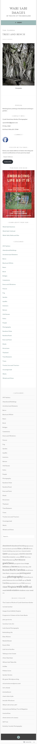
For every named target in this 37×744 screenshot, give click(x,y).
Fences (5, 288)
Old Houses (6, 314)
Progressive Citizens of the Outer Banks (15, 615)
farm (29, 557)
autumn (31, 546)
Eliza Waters (7, 636)
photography (15, 576)
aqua (27, 546)
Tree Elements (7, 357)
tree (23, 583)
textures (14, 583)
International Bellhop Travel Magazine (15, 709)
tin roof (19, 583)
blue (19, 548)
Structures (6, 348)
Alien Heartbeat (8, 658)
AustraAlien (7, 713)
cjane (5, 554)
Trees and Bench (14, 34)
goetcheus (8, 563)
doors (26, 557)
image (27, 563)
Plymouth (26, 577)
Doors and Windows (9, 284)
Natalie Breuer (7, 641)
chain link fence (17, 551)
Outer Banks (6, 573)
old (26, 570)
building (9, 551)
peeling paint (25, 573)
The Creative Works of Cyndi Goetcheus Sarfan (18, 602)
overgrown (13, 573)
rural (16, 580)
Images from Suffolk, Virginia (12, 611)
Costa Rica (6, 557)
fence (5, 560)
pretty (4, 580)
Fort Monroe (20, 560)
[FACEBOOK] (18, 737)
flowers (9, 560)
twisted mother (7, 606)
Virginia (12, 587)
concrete (28, 554)
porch (31, 577)
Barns (4, 259)
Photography (7, 327)
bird (6, 548)
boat (22, 548)
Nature (5, 310)
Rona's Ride (6, 645)
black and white (12, 548)
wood (31, 590)
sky (25, 580)
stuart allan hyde (8, 696)
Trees (4, 361)
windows (22, 590)
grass (15, 563)
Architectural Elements (10, 254)
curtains (18, 557)
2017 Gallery (6, 246)
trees (26, 583)
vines (5, 587)
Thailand (5, 352)
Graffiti (5, 301)
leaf (10, 566)
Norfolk (6, 570)
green (19, 563)
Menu (19, 22)
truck (29, 583)
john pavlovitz (7, 619)
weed (4, 590)
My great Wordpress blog (11, 679)
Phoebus (5, 577)
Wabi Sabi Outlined (9, 231)
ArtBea (5, 666)
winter (27, 590)
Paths (4, 318)
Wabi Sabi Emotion (9, 227)
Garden (5, 297)
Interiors (5, 305)
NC (30, 566)
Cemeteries (6, 280)
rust (20, 580)
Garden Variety (7, 675)
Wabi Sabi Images (18, 10)
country (12, 557)
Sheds (4, 344)
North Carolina (17, 570)
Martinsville (21, 566)
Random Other (7, 331)
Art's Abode (6, 687)
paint (17, 573)
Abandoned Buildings (9, 250)
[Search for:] (18, 536)
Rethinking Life (7, 632)
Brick (4, 271)
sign (23, 580)
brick (26, 548)
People (5, 323)
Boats (4, 267)
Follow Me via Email (18, 147)
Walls (4, 374)
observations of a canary (10, 717)
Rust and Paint (7, 339)
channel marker (26, 551)
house (23, 563)
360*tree (5, 722)
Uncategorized (7, 369)
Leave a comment (7, 39)
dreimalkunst (7, 692)
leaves (14, 567)
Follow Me (7, 161)
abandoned (7, 546)
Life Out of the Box (8, 649)
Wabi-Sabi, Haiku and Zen (11, 235)
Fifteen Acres (7, 670)
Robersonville (10, 580)
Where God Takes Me (9, 662)
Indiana (6, 567)
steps (10, 583)
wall (30, 587)
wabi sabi (22, 586)
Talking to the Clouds (9, 653)
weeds (9, 590)
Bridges (5, 276)
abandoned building (18, 546)
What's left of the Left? (10, 705)
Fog (4, 293)
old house (30, 570)
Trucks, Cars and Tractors (11, 365)
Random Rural (7, 335)
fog (14, 560)
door (22, 557)
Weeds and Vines (8, 378)
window (15, 590)
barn (4, 548)
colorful (22, 554)
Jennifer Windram (8, 700)
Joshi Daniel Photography (11, 628)
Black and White (8, 263)
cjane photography (13, 554)
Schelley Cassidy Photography (12, 726)
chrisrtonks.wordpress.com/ (12, 683)
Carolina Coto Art (8, 624)
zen (3, 593)
